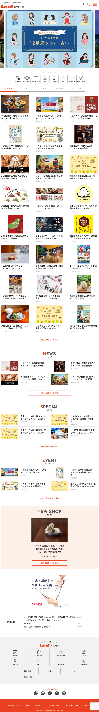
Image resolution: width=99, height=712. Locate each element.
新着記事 (8, 88)
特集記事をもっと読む (49, 446)
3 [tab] (48, 72)
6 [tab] (55, 72)
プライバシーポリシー (70, 705)
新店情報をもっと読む (49, 563)
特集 (25, 88)
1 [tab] (43, 72)
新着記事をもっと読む (49, 339)
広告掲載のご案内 (14, 705)
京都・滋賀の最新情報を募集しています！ (40, 626)
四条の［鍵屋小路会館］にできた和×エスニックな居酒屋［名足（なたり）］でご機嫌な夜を (49, 548)
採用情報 (37, 705)
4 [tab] (50, 72)
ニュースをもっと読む (49, 393)
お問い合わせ (86, 705)
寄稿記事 (59, 88)
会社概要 (27, 705)
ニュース (42, 88)
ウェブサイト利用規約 (51, 705)
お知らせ (27, 623)
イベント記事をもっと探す (49, 498)
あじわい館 (76, 88)
